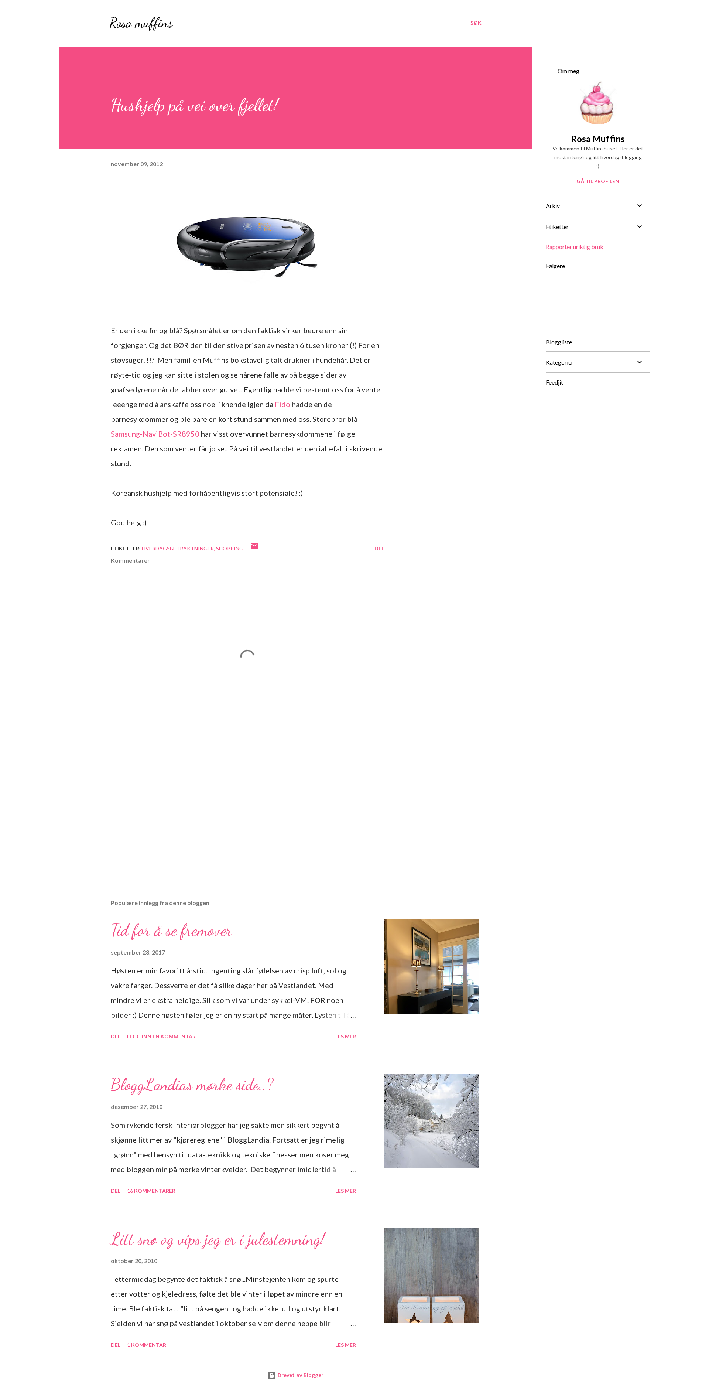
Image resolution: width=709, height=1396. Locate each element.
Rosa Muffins (598, 138)
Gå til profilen (597, 181)
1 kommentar (146, 1345)
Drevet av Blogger (299, 1375)
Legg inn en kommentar (161, 1036)
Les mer (345, 1036)
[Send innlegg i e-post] (254, 548)
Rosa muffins (141, 23)
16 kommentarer (151, 1191)
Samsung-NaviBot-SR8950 (155, 433)
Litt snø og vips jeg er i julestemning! (218, 1239)
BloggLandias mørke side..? (192, 1084)
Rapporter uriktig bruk (574, 246)
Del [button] (379, 548)
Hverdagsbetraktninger (178, 548)
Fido (282, 404)
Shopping (229, 548)
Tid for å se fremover (171, 930)
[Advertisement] (235, 807)
